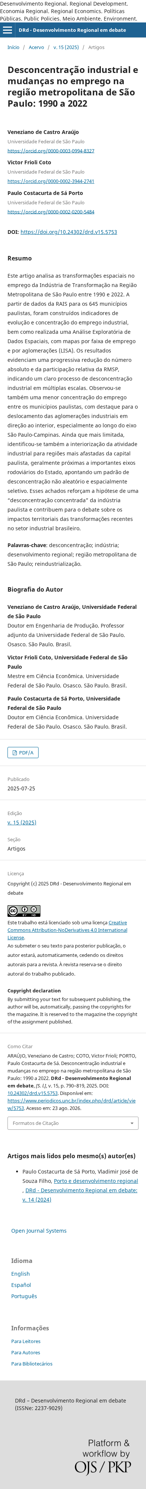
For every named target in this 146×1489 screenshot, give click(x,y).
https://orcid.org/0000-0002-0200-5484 (50, 211)
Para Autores (25, 1352)
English (20, 1273)
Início (13, 47)
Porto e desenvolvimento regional (96, 1180)
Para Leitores (25, 1341)
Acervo (36, 47)
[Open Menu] (7, 29)
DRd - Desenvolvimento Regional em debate (72, 30)
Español (21, 1284)
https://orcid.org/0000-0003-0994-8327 (50, 150)
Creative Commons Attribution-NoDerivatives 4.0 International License (67, 930)
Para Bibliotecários (31, 1363)
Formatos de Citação (36, 1123)
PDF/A (25, 752)
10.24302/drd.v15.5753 (32, 1093)
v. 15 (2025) (66, 47)
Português (24, 1296)
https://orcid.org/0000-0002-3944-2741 (50, 181)
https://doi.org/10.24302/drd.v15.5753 (69, 231)
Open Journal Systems (39, 1230)
